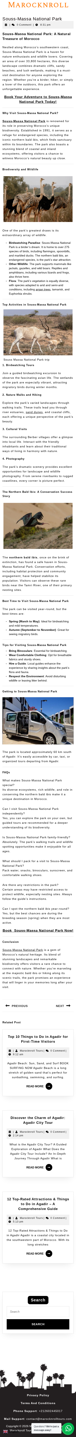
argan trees (43, 289)
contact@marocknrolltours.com (49, 1418)
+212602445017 (51, 1411)
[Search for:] (38, 1312)
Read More (40, 1085)
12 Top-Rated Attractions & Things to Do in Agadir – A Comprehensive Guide (38, 1204)
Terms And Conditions (38, 1403)
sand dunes (34, 412)
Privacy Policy (38, 1395)
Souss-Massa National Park (22, 949)
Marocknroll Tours (31, 1050)
